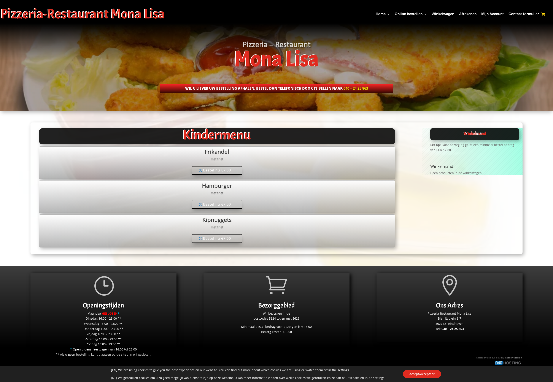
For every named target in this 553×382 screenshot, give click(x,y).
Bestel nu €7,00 (217, 170)
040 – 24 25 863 (355, 88)
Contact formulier (524, 14)
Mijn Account (492, 14)
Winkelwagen (443, 14)
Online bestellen (409, 14)
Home (381, 14)
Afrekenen (468, 14)
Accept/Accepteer (422, 374)
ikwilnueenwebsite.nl (512, 357)
